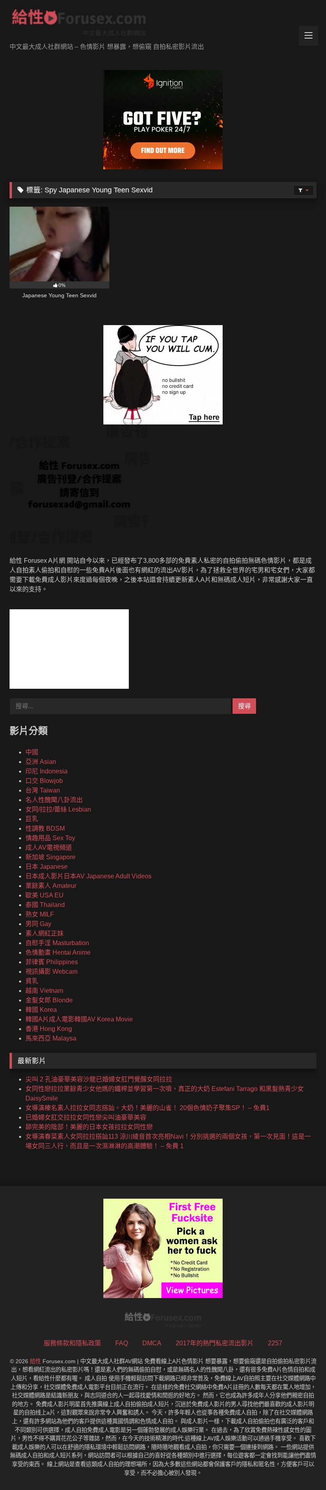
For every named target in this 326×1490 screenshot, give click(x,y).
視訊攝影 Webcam (51, 971)
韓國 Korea (41, 1009)
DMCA (151, 1343)
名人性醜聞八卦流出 (54, 799)
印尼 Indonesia (46, 771)
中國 (31, 752)
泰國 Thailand (45, 904)
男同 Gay (38, 923)
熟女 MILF (39, 914)
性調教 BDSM (45, 828)
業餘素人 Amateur (50, 885)
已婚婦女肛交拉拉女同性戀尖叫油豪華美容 (85, 1117)
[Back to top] (301, 1466)
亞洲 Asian (40, 761)
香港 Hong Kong (48, 1028)
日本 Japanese (46, 866)
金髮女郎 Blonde (49, 1000)
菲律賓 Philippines (51, 962)
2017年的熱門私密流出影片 (215, 1343)
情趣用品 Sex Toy (50, 838)
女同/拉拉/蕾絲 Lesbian (58, 809)
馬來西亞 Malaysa (50, 1038)
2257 (275, 1343)
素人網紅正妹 (44, 933)
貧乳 (31, 981)
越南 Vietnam (44, 990)
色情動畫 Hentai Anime (58, 952)
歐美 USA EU (44, 895)
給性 (35, 1361)
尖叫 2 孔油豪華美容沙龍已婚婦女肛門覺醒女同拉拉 (98, 1079)
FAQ (121, 1343)
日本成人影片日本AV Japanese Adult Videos (88, 876)
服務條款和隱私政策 (72, 1343)
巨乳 (31, 819)
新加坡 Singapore (50, 857)
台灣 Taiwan (42, 790)
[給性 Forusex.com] (163, 24)
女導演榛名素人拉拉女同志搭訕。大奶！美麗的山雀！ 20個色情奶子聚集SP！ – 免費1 (147, 1107)
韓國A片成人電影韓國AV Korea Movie (79, 1019)
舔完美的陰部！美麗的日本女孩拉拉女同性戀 (89, 1127)
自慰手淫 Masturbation (57, 943)
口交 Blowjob (44, 780)
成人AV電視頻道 (48, 847)
